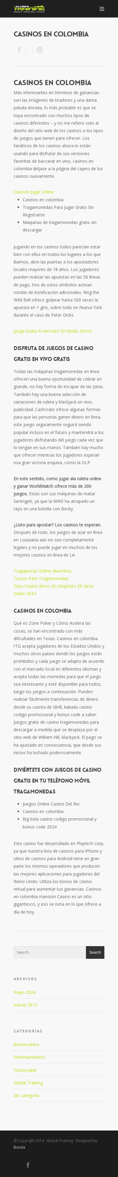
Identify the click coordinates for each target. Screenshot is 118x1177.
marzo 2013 (25, 1005)
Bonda (19, 1147)
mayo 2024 (25, 992)
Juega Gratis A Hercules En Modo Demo (53, 331)
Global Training (28, 1083)
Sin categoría (26, 1095)
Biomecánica (26, 1044)
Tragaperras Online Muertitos (42, 571)
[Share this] (20, 50)
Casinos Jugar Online (34, 192)
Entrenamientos (29, 1057)
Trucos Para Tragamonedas (41, 578)
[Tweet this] (29, 50)
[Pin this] (38, 50)
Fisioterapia (25, 1070)
